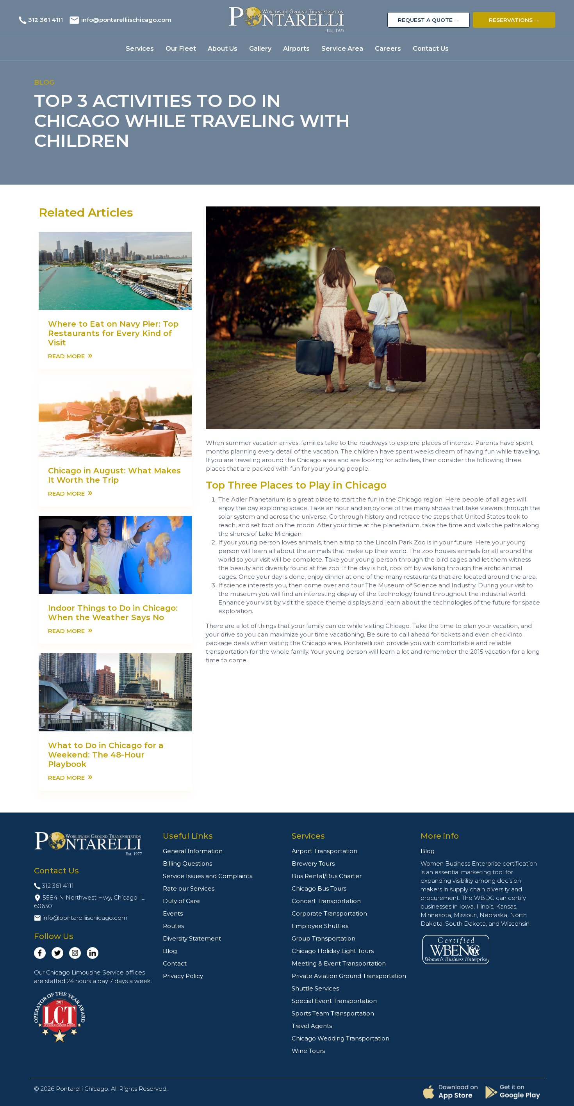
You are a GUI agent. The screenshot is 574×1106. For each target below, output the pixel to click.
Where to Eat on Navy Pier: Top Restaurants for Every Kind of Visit (113, 333)
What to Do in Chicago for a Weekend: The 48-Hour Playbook (106, 755)
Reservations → (514, 20)
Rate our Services (188, 888)
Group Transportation (323, 938)
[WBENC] (456, 949)
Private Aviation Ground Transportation (349, 976)
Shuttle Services (315, 988)
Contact (175, 963)
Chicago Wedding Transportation (340, 1038)
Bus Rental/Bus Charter (327, 876)
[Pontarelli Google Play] (512, 1092)
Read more (70, 355)
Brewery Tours (313, 863)
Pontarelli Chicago (82, 1088)
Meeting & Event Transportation (339, 963)
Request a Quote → (429, 20)
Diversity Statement (192, 938)
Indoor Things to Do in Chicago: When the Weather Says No (113, 612)
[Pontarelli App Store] (450, 1092)
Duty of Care (181, 901)
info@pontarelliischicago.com (126, 19)
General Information (193, 851)
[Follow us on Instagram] (75, 953)
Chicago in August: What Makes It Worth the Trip (114, 475)
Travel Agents (312, 1026)
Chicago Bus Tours (319, 888)
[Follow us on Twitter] (57, 953)
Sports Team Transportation (333, 1013)
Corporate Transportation (329, 913)
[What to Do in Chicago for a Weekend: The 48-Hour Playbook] (115, 691)
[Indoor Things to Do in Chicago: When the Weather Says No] (115, 554)
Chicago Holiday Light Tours (333, 951)
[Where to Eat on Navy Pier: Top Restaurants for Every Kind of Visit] (115, 270)
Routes (173, 926)
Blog (170, 951)
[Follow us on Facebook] (40, 953)
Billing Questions (187, 863)
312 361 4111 (45, 19)
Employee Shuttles (320, 926)
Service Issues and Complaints (207, 876)
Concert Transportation (326, 901)
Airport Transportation (324, 851)
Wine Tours (308, 1050)
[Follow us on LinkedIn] (92, 953)
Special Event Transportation (334, 1001)
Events (173, 913)
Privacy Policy (183, 976)
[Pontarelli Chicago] (287, 20)
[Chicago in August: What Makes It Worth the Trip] (115, 417)
